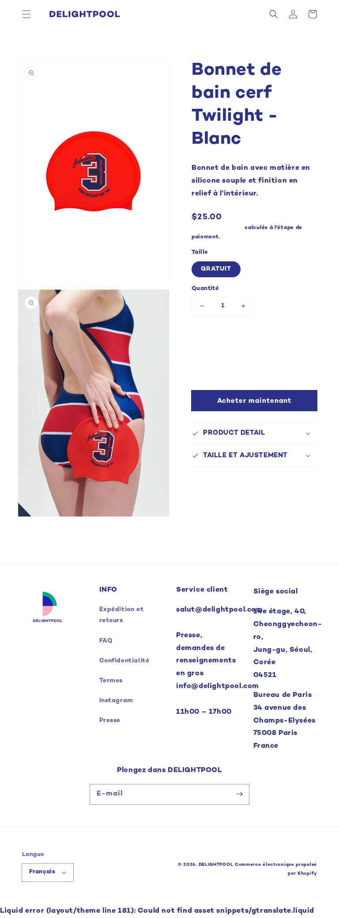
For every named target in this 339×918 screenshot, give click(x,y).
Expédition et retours (121, 615)
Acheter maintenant (254, 401)
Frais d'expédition (217, 228)
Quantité (205, 289)
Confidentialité (124, 661)
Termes (111, 680)
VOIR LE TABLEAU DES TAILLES (246, 339)
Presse (110, 720)
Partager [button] (217, 479)
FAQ (106, 641)
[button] (26, 14)
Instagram (116, 700)
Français (42, 872)
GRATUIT (216, 269)
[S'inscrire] (239, 794)
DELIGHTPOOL (216, 864)
